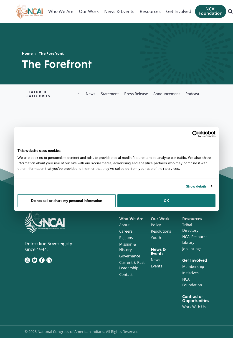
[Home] (29, 11)
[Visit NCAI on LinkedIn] (49, 260)
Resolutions (161, 231)
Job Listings (192, 248)
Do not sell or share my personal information (66, 201)
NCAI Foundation (211, 11)
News (155, 259)
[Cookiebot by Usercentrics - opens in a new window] (195, 133)
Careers (126, 231)
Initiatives (190, 272)
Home (27, 53)
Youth (156, 237)
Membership (193, 266)
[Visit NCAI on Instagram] (27, 260)
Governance (129, 256)
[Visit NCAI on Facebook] (42, 260)
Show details (196, 186)
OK (166, 201)
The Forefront (51, 53)
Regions (126, 237)
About (124, 224)
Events (156, 266)
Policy (156, 224)
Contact (126, 274)
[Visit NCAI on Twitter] (34, 260)
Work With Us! (194, 306)
